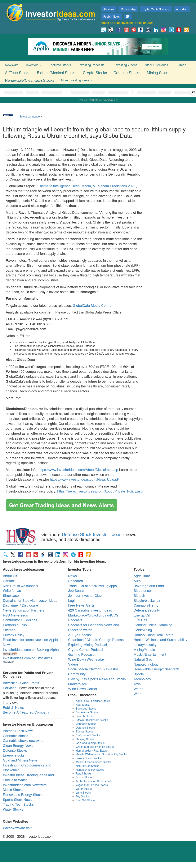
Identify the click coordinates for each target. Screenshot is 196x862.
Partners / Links (15, 624)
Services (9, 687)
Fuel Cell (140, 619)
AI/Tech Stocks (17, 72)
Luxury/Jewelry (145, 644)
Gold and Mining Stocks (90, 743)
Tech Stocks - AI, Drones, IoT (93, 781)
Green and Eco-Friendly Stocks (95, 747)
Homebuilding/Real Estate (153, 634)
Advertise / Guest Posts (21, 682)
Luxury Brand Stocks (88, 758)
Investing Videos (126, 65)
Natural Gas (143, 659)
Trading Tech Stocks (18, 804)
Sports (139, 673)
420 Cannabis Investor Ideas (90, 610)
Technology (142, 678)
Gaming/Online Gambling (153, 624)
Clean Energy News (18, 745)
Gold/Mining (143, 629)
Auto (137, 580)
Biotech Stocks (85, 716)
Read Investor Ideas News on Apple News (30, 642)
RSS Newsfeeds (15, 614)
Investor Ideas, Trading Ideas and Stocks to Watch (28, 777)
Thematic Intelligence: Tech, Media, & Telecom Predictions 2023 (87, 185)
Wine (137, 693)
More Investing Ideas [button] (75, 80)
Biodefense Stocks (87, 712)
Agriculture (142, 575)
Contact (9, 580)
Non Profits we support (20, 585)
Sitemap (9, 629)
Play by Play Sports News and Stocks (97, 678)
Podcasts (75, 619)
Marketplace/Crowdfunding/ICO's (93, 614)
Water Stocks (13, 809)
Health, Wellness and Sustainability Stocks (101, 754)
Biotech (139, 595)
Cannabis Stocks (86, 724)
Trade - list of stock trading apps (92, 585)
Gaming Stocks (85, 739)
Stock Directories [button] (157, 65)
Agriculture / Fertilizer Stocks (93, 701)
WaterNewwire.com (18, 827)
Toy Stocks (82, 796)
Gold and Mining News (20, 759)
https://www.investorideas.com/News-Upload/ (84, 479)
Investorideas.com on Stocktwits (27, 657)
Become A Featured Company (26, 712)
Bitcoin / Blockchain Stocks (92, 720)
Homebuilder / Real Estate (92, 750)
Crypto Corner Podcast (85, 649)
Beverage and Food (149, 585)
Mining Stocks (159, 72)
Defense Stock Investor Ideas (92, 534)
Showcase (11, 595)
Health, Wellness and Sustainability (160, 639)
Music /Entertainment (150, 654)
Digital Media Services (156, 9)
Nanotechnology (146, 664)
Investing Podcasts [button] (92, 65)
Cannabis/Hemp (146, 605)
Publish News (111, 16)
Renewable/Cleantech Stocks (30, 80)
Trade (182, 65)
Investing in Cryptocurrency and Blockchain (27, 767)
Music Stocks (13, 789)
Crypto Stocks (95, 72)
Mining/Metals (144, 649)
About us (108, 9)
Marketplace (77, 683)
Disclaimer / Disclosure (20, 605)
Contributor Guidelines (20, 619)
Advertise (181, 9)
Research (75, 580)
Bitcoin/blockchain (147, 600)
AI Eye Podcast (80, 634)
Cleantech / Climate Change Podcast (96, 639)
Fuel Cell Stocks (85, 800)
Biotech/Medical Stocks (56, 72)
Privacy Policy (13, 634)
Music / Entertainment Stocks (93, 762)
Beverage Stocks (86, 708)
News (72, 575)
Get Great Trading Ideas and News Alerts (61, 505)
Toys (137, 683)
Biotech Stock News (18, 730)
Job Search (77, 590)
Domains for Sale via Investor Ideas (30, 600)
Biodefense (142, 590)
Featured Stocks (60, 65)
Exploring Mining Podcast (87, 644)
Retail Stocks (83, 773)
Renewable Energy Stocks (23, 794)
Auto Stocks (83, 704)
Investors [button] (32, 65)
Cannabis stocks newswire (23, 740)
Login (72, 600)
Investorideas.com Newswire (25, 784)
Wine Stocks (83, 792)
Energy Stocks (84, 731)
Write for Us (12, 590)
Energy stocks (13, 755)
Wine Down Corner (82, 688)
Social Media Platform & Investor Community (93, 671)
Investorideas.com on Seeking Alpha (31, 649)
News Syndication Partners (23, 610)
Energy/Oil (142, 614)
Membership (128, 9)
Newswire (12, 65)
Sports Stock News (17, 799)
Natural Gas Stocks (87, 766)
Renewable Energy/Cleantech (156, 668)
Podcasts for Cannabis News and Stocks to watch (93, 627)
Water (138, 688)
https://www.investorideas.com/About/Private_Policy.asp (100, 491)
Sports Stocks (84, 777)
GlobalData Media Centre (92, 305)
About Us (10, 575)
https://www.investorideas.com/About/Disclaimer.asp (78, 469)
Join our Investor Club (85, 595)
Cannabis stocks (15, 735)
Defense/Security (147, 610)
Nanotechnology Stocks (90, 769)
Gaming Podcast (81, 654)
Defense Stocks (127, 72)
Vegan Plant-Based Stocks (92, 785)
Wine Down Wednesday (86, 659)
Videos (73, 664)
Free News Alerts (81, 605)
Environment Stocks (88, 735)
